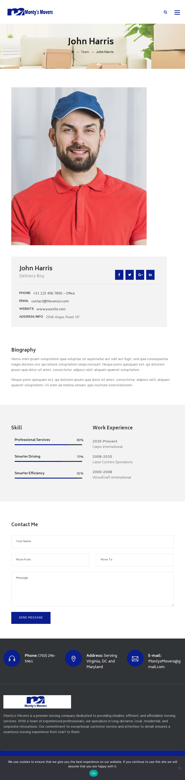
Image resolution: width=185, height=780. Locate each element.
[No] (179, 768)
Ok (94, 773)
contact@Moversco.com (50, 301)
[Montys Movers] (30, 12)
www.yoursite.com (51, 309)
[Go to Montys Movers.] (72, 52)
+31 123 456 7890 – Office (54, 293)
